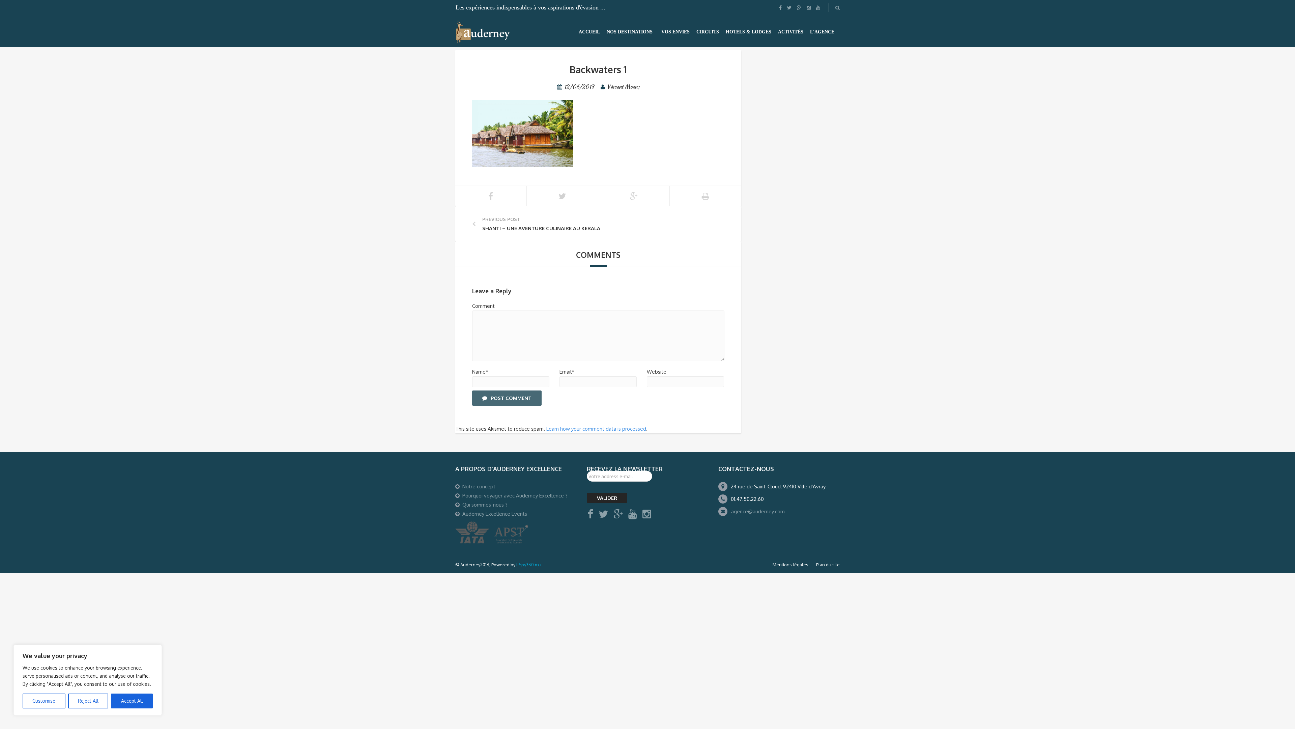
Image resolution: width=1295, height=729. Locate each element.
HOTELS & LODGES (748, 31)
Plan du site (828, 564)
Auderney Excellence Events (494, 514)
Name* (480, 372)
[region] (87, 680)
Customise (43, 701)
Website (656, 372)
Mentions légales (790, 564)
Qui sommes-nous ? (485, 505)
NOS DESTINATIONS (630, 31)
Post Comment (511, 398)
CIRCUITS (707, 31)
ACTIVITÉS (790, 31)
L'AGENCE (822, 31)
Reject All (88, 701)
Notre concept (478, 486)
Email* (566, 372)
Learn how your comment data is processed (596, 429)
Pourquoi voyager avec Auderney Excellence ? (515, 495)
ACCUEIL (589, 31)
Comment (483, 306)
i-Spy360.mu (528, 564)
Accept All (132, 701)
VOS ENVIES (675, 31)
